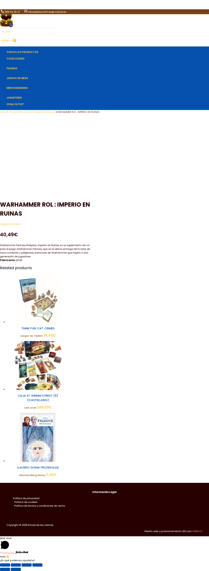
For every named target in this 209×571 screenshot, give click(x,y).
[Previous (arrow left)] (5, 569)
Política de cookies (25, 502)
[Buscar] (53, 31)
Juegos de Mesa (10, 224)
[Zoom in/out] (37, 565)
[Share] (16, 565)
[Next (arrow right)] (16, 569)
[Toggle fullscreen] (27, 565)
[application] (25, 58)
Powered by (7, 553)
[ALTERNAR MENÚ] (22, 63)
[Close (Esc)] (5, 565)
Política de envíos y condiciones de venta (39, 505)
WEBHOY (197, 531)
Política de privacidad (26, 498)
